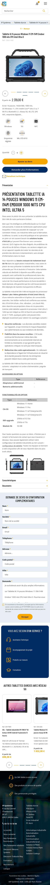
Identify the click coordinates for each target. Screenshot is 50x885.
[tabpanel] (25, 65)
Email (4, 527)
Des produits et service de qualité (28, 785)
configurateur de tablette (12, 446)
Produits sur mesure (20, 660)
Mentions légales (33, 876)
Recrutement (8, 864)
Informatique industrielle (36, 830)
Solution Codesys (33, 853)
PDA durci (30, 808)
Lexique (6, 868)
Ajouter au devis (25, 161)
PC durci (29, 823)
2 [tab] (18, 93)
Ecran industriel (32, 820)
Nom (4, 506)
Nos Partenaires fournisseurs (9, 839)
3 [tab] (24, 93)
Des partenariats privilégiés (25, 793)
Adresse (5, 549)
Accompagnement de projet (22, 649)
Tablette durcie (32, 805)
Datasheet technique (16, 176)
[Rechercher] (44, 11)
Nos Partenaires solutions (13, 845)
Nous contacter (9, 834)
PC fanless (30, 814)
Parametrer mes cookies (17, 876)
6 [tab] (24, 96)
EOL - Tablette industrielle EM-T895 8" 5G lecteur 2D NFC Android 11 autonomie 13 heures (15, 733)
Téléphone (7, 538)
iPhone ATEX (31, 811)
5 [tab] (35, 93)
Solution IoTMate (33, 845)
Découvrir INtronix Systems (10, 850)
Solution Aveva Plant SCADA (34, 849)
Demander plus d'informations (25, 170)
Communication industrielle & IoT (33, 840)
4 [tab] (29, 93)
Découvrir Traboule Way (13, 856)
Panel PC (29, 817)
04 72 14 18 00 (10, 824)
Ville (4, 570)
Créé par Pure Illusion (33, 882)
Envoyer (25, 617)
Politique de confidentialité (25, 879)
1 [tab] (12, 93)
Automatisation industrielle (32, 834)
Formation (7, 860)
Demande (6, 581)
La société (7, 830)
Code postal (7, 560)
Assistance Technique (20, 639)
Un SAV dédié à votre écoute (26, 777)
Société (5, 517)
